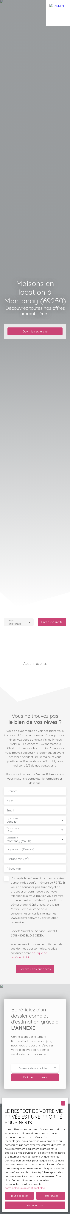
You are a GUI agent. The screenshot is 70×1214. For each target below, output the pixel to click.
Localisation (12, 838)
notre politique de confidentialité (25, 1188)
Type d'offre (12, 818)
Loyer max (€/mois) (20, 849)
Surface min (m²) (18, 859)
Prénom (12, 791)
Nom (10, 800)
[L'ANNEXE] (58, 13)
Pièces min (14, 868)
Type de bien (12, 828)
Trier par (11, 620)
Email (10, 810)
